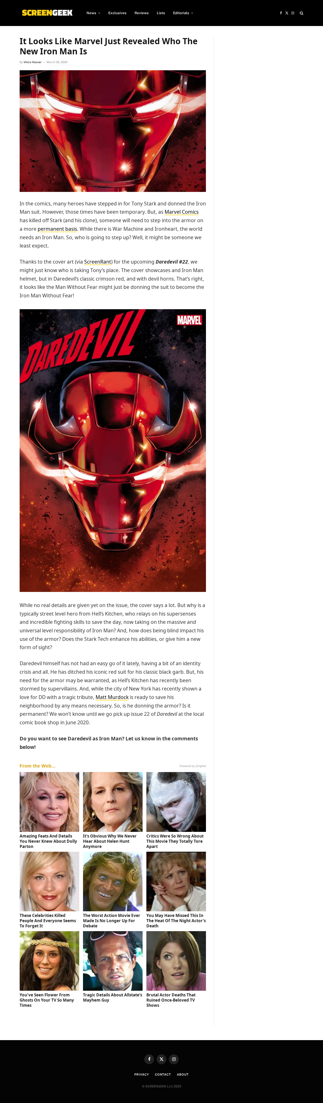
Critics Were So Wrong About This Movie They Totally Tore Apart (175, 841)
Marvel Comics (182, 211)
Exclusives (117, 13)
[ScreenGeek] (47, 13)
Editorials (181, 13)
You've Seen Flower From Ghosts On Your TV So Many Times (47, 1000)
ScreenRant (97, 261)
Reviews (142, 13)
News (91, 13)
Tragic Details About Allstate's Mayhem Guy (112, 997)
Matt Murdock (112, 697)
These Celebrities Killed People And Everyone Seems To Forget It (48, 921)
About (183, 1074)
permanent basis (57, 229)
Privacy (141, 1074)
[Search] (301, 13)
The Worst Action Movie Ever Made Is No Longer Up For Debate (111, 921)
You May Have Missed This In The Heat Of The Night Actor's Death (176, 921)
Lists (161, 13)
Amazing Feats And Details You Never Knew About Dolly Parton (48, 841)
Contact (163, 1074)
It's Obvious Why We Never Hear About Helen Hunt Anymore (110, 841)
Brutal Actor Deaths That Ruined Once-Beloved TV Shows (171, 1000)
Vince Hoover (33, 62)
